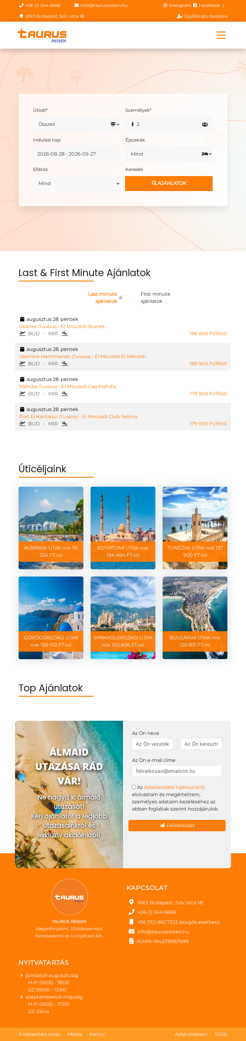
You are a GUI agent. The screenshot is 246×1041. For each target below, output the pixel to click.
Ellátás (40, 169)
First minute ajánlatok (155, 297)
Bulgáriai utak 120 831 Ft (195, 641)
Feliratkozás (180, 825)
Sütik (221, 1034)
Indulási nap (47, 140)
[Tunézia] (195, 528)
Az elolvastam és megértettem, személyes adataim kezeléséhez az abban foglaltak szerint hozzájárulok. (175, 798)
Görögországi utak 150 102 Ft (51, 641)
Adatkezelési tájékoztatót (174, 787)
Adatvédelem (191, 1034)
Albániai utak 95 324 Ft (51, 551)
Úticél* (40, 110)
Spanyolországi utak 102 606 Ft (123, 641)
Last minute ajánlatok (102, 297)
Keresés (134, 169)
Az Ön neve (145, 733)
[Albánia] (51, 528)
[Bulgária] (195, 618)
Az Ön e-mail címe (154, 760)
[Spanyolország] (123, 618)
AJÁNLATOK (171, 183)
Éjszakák (135, 140)
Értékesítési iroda (39, 1034)
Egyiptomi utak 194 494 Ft (123, 551)
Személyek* (138, 110)
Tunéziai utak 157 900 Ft (195, 551)
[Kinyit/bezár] (221, 35)
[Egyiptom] (123, 528)
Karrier (97, 1034)
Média (75, 1034)
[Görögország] (51, 618)
